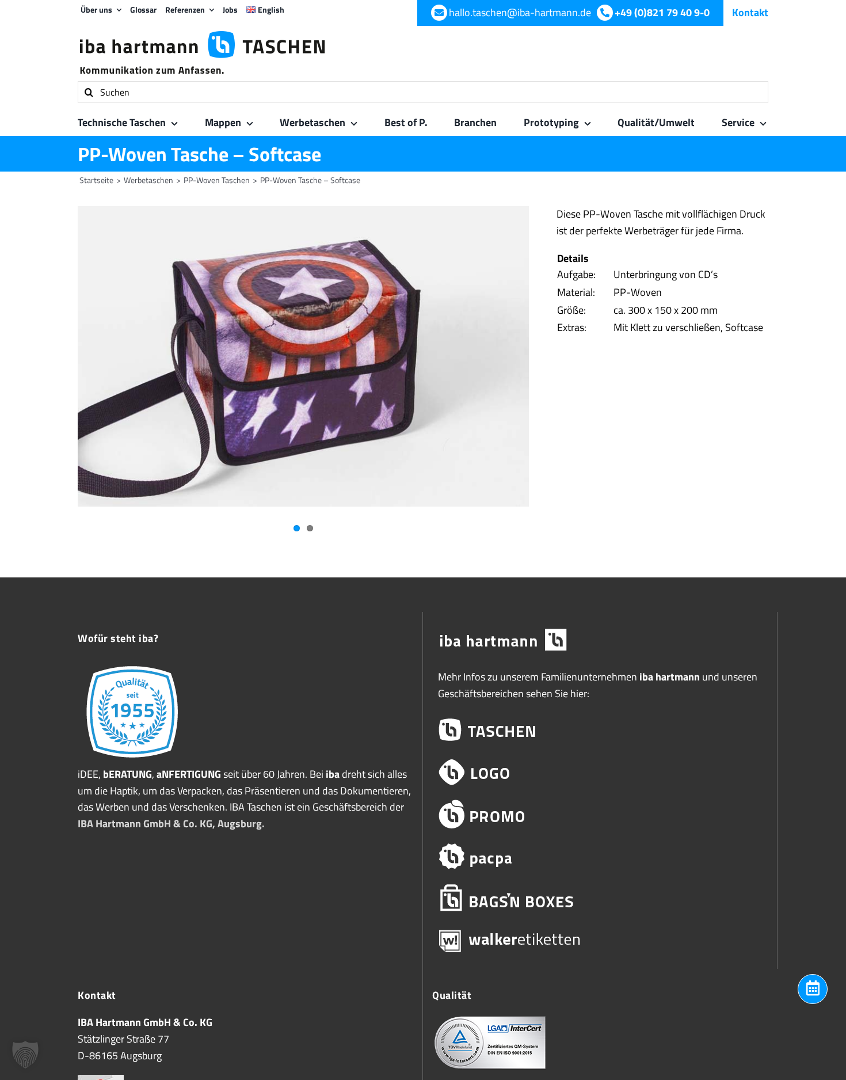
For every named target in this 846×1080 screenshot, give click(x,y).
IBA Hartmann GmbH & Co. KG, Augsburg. (171, 823)
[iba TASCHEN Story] (132, 665)
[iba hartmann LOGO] (600, 772)
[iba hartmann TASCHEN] (600, 730)
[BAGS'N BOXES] (600, 898)
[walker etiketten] (600, 940)
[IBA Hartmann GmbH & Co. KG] (600, 640)
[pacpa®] (600, 856)
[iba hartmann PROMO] (600, 814)
